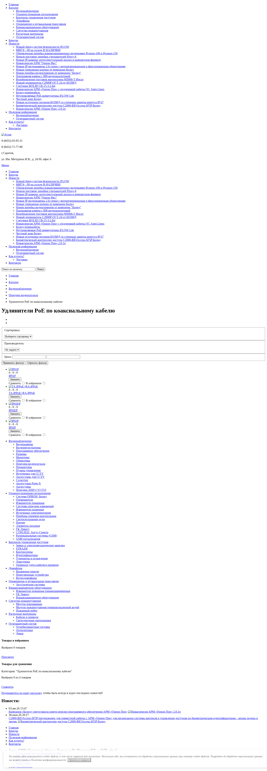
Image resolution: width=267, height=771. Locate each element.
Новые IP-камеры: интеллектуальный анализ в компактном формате (58, 59)
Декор (19, 633)
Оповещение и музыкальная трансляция (41, 24)
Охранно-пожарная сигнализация (37, 14)
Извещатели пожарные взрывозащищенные (43, 591)
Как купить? (16, 121)
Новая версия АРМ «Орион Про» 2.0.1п (41, 108)
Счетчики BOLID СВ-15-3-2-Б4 (35, 85)
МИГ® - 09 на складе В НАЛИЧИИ (38, 50)
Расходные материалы (29, 33)
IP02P (12, 427)
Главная (14, 4)
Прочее (20, 522)
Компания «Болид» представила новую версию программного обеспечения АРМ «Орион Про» (68, 711)
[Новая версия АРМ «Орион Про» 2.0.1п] (154, 711)
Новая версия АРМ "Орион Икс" (36, 63)
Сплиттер (22, 480)
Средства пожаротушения (32, 30)
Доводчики (23, 561)
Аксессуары (23, 486)
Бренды (13, 40)
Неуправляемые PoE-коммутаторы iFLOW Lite (45, 95)
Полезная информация (23, 112)
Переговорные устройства (32, 574)
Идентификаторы (27, 555)
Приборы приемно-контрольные (36, 516)
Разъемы (21, 454)
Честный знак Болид (28, 99)
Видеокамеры (24, 444)
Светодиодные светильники (33, 620)
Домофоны (23, 20)
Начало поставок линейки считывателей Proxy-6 (46, 56)
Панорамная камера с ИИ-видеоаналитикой (43, 76)
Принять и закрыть (79, 760)
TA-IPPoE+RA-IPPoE (22, 393)
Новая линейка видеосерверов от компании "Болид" (48, 72)
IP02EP (13, 410)
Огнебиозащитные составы (33, 626)
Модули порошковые (29, 604)
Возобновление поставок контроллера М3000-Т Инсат (50, 79)
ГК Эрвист (22, 529)
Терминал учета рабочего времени (37, 564)
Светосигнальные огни (30, 519)
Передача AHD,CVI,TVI (31, 489)
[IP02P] (14, 420)
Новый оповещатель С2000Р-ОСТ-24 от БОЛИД (46, 82)
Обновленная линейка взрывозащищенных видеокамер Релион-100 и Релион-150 (67, 53)
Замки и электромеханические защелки (40, 545)
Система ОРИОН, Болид (31, 496)
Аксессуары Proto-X (28, 483)
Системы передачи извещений (35, 506)
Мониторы (22, 457)
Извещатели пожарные (30, 503)
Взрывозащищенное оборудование (37, 27)
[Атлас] (6, 134)
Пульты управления (28, 470)
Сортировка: (12, 330)
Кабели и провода (27, 617)
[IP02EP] (15, 403)
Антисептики (24, 630)
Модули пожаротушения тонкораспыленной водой (47, 607)
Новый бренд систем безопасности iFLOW (42, 46)
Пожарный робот (26, 610)
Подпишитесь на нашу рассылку (21, 693)
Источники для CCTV (30, 473)
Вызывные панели (27, 571)
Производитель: (14, 343)
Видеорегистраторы (28, 447)
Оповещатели (24, 499)
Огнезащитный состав (30, 37)
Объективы (23, 460)
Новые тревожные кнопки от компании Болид (45, 69)
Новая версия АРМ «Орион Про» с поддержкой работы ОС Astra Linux (60, 89)
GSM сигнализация (28, 538)
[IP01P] (14, 369)
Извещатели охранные (30, 509)
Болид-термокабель (28, 92)
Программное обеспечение (32, 450)
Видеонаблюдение (27, 10)
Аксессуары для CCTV (30, 476)
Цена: (7, 356)
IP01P (12, 375)
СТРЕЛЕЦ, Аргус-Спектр (32, 532)
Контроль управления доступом (36, 17)
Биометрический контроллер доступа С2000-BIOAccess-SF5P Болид (58, 105)
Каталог (14, 7)
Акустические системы (30, 584)
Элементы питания (28, 525)
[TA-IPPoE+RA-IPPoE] (23, 386)
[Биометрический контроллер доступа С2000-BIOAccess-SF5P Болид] (61, 721)
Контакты (15, 128)
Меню (5, 165)
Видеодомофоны (26, 578)
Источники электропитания (33, 512)
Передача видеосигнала (23, 295)
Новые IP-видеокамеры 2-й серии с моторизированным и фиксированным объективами (71, 66)
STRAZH (22, 548)
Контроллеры (24, 551)
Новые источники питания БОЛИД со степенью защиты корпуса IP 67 (60, 102)
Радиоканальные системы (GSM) (36, 535)
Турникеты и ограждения (32, 558)
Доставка (21, 125)
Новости (14, 43)
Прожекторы (24, 467)
